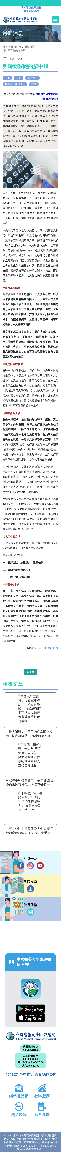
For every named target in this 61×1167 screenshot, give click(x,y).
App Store (30, 1017)
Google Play (30, 1008)
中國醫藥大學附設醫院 (30, 1036)
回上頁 (30, 672)
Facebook (20, 865)
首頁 (5, 46)
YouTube (40, 865)
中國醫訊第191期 (48, 648)
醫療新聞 (29, 46)
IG (30, 865)
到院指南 (30, 888)
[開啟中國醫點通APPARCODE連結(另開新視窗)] (31, 989)
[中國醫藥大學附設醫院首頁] (25, 19)
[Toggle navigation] (55, 19)
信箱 (30, 912)
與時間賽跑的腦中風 (14, 50)
